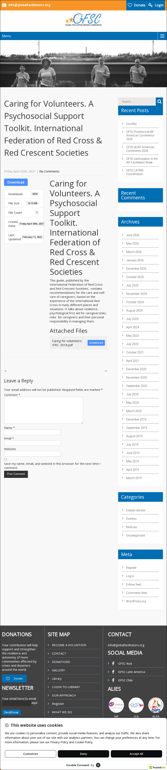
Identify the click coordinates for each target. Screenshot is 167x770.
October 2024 (135, 302)
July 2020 (132, 394)
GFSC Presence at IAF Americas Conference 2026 (140, 135)
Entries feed (133, 584)
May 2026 (132, 243)
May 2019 (132, 461)
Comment (12, 395)
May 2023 (132, 335)
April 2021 (132, 360)
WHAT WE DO (62, 712)
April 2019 (132, 469)
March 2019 (134, 478)
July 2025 (132, 285)
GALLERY (58, 670)
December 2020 (136, 369)
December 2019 (136, 419)
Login (159, 5)
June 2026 (133, 235)
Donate (139, 5)
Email (9, 438)
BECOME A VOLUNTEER (69, 645)
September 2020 (136, 386)
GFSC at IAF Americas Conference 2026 (140, 148)
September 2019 (136, 427)
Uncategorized (135, 535)
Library (57, 678)
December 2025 (136, 268)
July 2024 (132, 319)
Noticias (131, 527)
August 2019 (134, 436)
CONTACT (59, 653)
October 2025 (135, 277)
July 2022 (132, 344)
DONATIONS (61, 662)
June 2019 (133, 453)
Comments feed (136, 593)
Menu (6, 36)
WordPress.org (136, 601)
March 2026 (134, 252)
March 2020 (134, 411)
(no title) (131, 123)
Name (9, 428)
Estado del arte (135, 510)
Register (131, 567)
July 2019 (132, 444)
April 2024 (132, 327)
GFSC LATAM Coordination (134, 172)
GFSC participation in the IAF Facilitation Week (142, 160)
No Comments (49, 171)
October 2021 (135, 352)
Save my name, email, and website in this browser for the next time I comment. (52, 466)
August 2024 (134, 310)
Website (10, 449)
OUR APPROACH (64, 695)
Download (15, 182)
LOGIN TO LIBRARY (66, 687)
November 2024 (136, 293)
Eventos (131, 518)
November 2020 (136, 377)
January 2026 (135, 260)
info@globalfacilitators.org (126, 645)
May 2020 (132, 402)
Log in (130, 576)
